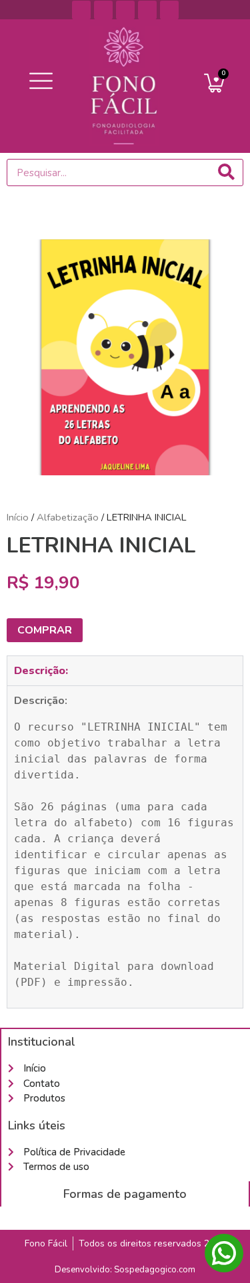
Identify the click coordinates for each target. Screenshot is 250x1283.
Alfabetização (68, 517)
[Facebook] (81, 10)
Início (18, 517)
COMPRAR (44, 630)
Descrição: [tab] (41, 670)
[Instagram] (147, 10)
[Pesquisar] (226, 172)
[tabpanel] (125, 846)
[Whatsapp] (169, 10)
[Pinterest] (103, 10)
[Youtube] (125, 10)
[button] (41, 81)
